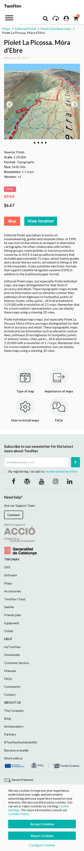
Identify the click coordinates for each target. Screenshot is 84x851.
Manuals (10, 671)
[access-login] (66, 19)
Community (12, 686)
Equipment (11, 623)
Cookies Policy (18, 814)
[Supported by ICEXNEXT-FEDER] (42, 765)
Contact (13, 515)
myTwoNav (12, 647)
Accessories (12, 591)
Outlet (8, 631)
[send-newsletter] (75, 462)
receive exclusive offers (61, 471)
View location (41, 221)
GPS (7, 567)
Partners (10, 734)
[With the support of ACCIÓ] (20, 540)
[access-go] (55, 19)
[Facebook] (13, 481)
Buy (12, 221)
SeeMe (9, 607)
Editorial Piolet (25, 28)
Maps (6, 28)
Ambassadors (13, 726)
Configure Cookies (42, 845)
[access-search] (45, 19)
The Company (14, 710)
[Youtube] (41, 481)
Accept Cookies (42, 824)
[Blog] (27, 481)
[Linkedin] (69, 481)
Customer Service (16, 663)
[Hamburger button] (9, 17)
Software (10, 575)
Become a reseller (16, 750)
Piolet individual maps (56, 28)
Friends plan (12, 615)
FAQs (8, 678)
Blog (7, 718)
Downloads (12, 655)
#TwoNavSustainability (20, 742)
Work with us (13, 758)
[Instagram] (55, 481)
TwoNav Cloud (14, 599)
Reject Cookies (42, 836)
